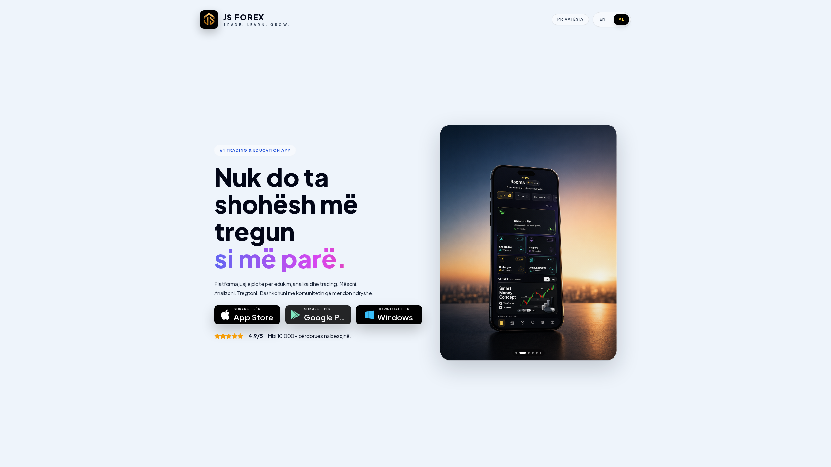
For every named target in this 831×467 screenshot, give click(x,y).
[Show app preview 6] (540, 353)
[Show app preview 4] (533, 353)
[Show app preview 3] (529, 353)
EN (603, 19)
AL (621, 19)
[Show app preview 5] (537, 353)
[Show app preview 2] (522, 353)
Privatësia (570, 19)
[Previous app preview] (450, 242)
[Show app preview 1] (516, 353)
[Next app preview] (606, 242)
